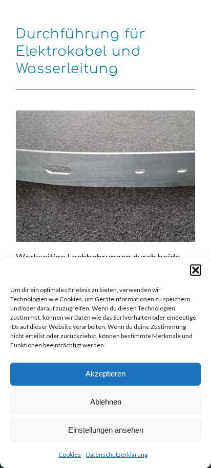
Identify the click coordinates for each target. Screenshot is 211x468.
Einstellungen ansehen (105, 430)
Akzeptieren (105, 373)
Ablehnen (105, 401)
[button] (196, 270)
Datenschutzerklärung (116, 454)
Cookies (69, 454)
